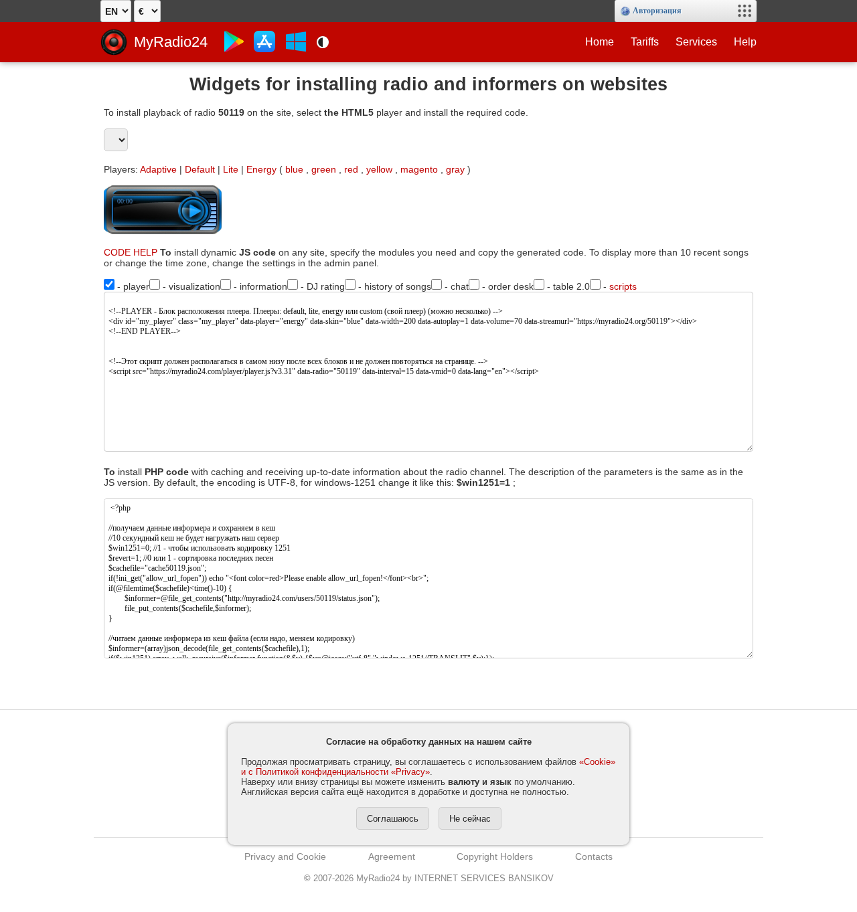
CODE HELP (130, 252)
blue (294, 169)
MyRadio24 (171, 41)
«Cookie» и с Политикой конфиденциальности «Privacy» (428, 767)
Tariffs (645, 42)
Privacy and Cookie (285, 856)
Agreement (391, 856)
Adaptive (158, 169)
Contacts (594, 856)
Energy (261, 169)
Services (696, 42)
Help (745, 42)
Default (200, 169)
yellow (379, 169)
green (323, 169)
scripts (623, 286)
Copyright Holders (495, 856)
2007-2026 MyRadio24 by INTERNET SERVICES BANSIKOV (429, 878)
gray (455, 169)
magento (419, 169)
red (351, 169)
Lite (230, 169)
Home (599, 42)
